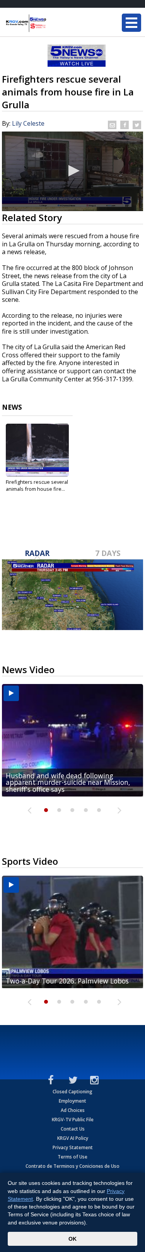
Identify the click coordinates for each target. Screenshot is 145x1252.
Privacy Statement (73, 1147)
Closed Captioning (72, 1091)
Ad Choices (73, 1110)
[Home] (52, 23)
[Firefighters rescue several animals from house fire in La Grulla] (37, 450)
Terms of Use (72, 1156)
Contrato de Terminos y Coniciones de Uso (72, 1166)
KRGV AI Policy (72, 1138)
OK (72, 1239)
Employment (72, 1101)
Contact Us (73, 1129)
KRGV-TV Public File (73, 1119)
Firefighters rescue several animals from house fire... (37, 485)
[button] (72, 170)
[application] (72, 171)
